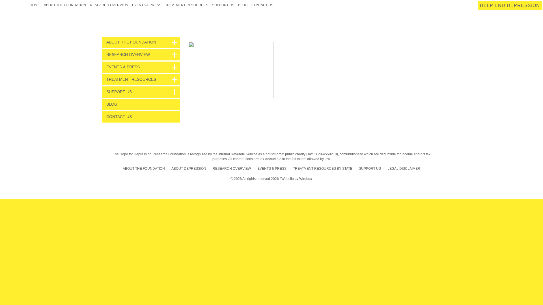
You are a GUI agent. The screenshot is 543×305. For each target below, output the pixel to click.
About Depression (188, 169)
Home (35, 5)
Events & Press (146, 5)
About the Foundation (65, 5)
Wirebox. (306, 179)
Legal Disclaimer (403, 169)
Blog (242, 5)
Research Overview (109, 5)
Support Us (223, 5)
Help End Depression (510, 5)
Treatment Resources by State (322, 169)
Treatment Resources (186, 5)
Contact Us (262, 5)
